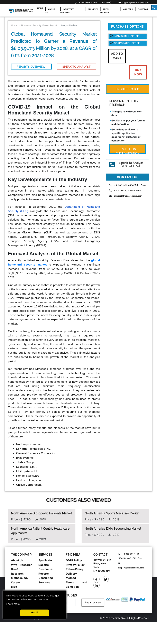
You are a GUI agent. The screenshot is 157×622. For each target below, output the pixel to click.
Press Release (105, 11)
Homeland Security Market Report (39, 25)
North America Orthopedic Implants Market (41, 513)
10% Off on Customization (128, 150)
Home (40, 8)
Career (15, 582)
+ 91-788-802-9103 (124, 190)
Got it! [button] (34, 612)
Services (93, 9)
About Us (50, 11)
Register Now (93, 602)
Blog (14, 586)
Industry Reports (67, 11)
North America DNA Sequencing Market (113, 528)
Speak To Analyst (76, 66)
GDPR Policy (74, 560)
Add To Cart (117, 56)
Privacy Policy (75, 564)
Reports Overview (31, 66)
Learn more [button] (13, 604)
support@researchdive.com (135, 2)
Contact (143, 9)
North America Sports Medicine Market (112, 513)
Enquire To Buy (128, 89)
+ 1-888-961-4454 (88, 2)
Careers (128, 9)
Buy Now (138, 72)
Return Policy (74, 569)
